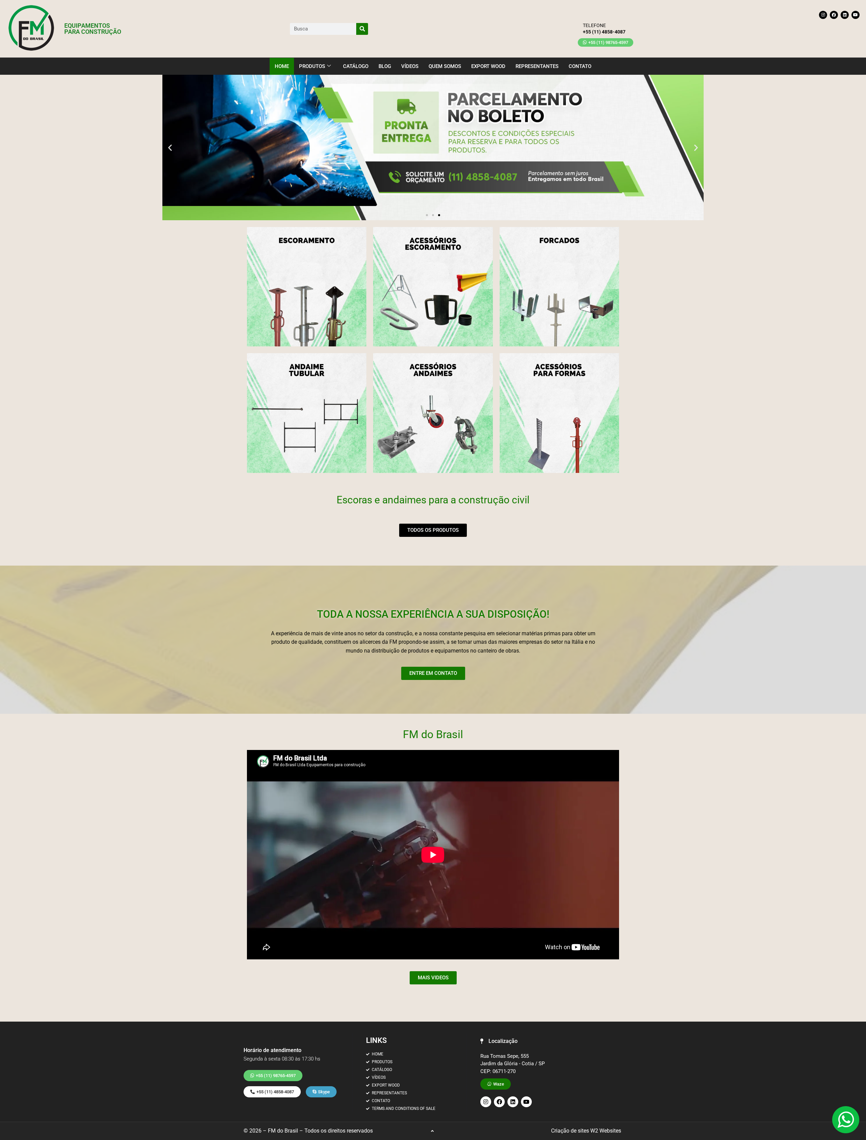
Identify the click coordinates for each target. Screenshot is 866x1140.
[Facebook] (834, 15)
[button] (170, 147)
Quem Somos (445, 66)
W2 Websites (605, 1130)
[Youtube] (855, 15)
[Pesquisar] (362, 29)
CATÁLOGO (355, 66)
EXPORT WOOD (488, 66)
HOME (282, 66)
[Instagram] (823, 15)
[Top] (432, 1131)
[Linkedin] (845, 15)
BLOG (385, 66)
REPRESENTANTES (537, 66)
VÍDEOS (409, 66)
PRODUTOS (312, 66)
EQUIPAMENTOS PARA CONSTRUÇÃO (92, 28)
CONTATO (580, 66)
